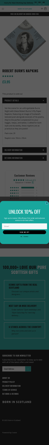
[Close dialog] (47, 203)
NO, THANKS (24, 236)
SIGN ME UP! (24, 232)
